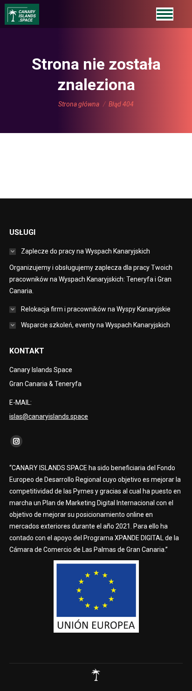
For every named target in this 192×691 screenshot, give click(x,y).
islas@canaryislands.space (48, 416)
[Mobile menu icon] (164, 14)
